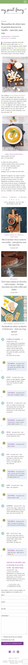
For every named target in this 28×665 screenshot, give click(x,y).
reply (15, 341)
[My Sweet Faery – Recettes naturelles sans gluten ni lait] (14, 11)
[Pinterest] (18, 652)
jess (8, 533)
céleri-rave (5, 197)
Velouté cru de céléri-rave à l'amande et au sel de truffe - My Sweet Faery (16, 565)
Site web (3, 608)
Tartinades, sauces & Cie (14, 323)
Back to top (13, 658)
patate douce (14, 197)
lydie (8, 485)
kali (8, 454)
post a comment (5, 38)
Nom (3, 595)
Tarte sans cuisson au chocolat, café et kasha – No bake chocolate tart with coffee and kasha (14, 285)
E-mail (3, 602)
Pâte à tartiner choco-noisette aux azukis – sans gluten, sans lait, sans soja (14, 242)
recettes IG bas (23, 197)
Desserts (14, 279)
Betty (8, 432)
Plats (3, 21)
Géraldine (8, 36)
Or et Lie (10, 403)
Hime (8, 377)
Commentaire (5, 615)
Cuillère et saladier (13, 339)
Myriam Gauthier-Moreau (16, 154)
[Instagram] (14, 652)
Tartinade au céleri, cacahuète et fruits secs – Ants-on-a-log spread (14, 329)
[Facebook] (10, 652)
